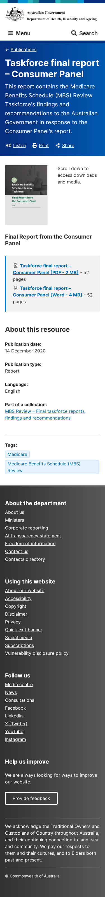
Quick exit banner (23, 629)
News (11, 692)
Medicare (17, 454)
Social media (18, 637)
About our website (24, 590)
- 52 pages (51, 272)
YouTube (14, 731)
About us (14, 512)
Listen (19, 145)
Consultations (19, 700)
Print (44, 145)
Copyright (15, 606)
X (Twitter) (16, 723)
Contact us (16, 551)
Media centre (19, 684)
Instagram (15, 739)
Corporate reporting (26, 528)
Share (68, 145)
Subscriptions (19, 645)
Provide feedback (31, 798)
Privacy (13, 622)
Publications (23, 49)
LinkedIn (14, 716)
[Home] (52, 14)
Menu (22, 33)
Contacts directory (25, 559)
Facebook (15, 708)
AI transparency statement (33, 535)
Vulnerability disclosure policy (37, 653)
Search (88, 33)
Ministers (14, 520)
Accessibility (18, 598)
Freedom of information (30, 543)
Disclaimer (16, 614)
